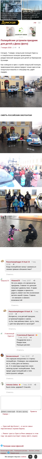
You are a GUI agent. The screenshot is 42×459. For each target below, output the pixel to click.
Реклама (21, 37)
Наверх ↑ (6, 414)
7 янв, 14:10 (22, 337)
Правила (33, 411)
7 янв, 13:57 (26, 281)
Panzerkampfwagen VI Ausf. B (18, 262)
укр (35, 22)
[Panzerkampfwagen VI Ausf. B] (2, 262)
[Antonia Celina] (2, 384)
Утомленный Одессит (25, 335)
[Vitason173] (5, 280)
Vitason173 (15, 281)
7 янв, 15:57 (25, 356)
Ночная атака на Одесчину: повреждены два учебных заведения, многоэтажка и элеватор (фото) (10, 16)
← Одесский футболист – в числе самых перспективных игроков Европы (17, 427)
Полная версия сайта (6, 450)
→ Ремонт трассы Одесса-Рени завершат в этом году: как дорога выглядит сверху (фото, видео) (19, 435)
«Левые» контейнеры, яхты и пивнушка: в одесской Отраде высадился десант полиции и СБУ (31, 16)
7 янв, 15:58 (27, 385)
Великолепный (12, 356)
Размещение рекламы (20, 450)
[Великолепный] (2, 356)
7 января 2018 (6, 48)
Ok (30, 457)
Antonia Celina (12, 385)
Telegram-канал (14, 453)
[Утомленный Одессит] (7, 336)
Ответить (9, 274)
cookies (23, 457)
